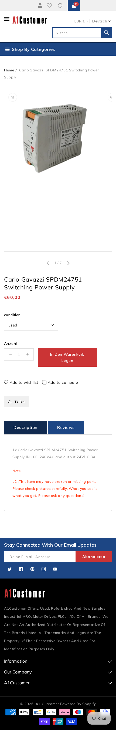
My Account (39, 5)
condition (12, 314)
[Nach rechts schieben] (67, 263)
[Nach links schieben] (48, 263)
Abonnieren (93, 556)
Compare (61, 5)
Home (9, 70)
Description (25, 427)
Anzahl (10, 343)
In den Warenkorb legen (67, 357)
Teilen (19, 401)
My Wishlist (50, 5)
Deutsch (99, 21)
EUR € (79, 21)
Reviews (66, 427)
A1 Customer (48, 704)
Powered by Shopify (78, 704)
